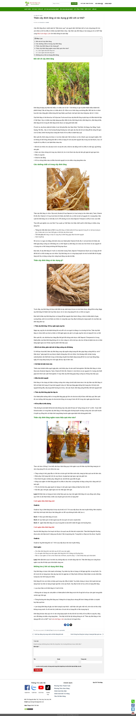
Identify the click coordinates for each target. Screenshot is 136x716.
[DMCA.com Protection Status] (28, 709)
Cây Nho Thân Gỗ (37, 9)
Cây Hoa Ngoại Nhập (66, 9)
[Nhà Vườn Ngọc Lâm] (34, 3)
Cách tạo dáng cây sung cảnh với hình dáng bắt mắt (48, 634)
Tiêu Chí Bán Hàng (60, 696)
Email (58, 659)
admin (47, 22)
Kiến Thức (88, 9)
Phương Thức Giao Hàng (61, 688)
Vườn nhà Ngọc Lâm (57, 619)
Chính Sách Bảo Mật (60, 691)
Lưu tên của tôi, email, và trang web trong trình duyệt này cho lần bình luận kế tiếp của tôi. (58, 666)
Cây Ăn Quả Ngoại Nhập (51, 9)
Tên (35, 659)
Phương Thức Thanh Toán (62, 686)
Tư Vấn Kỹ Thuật (38, 15)
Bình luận (36, 646)
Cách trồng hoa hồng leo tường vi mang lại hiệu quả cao (86, 634)
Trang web (83, 659)
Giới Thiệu (27, 9)
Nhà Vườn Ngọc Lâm (44, 33)
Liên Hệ (94, 9)
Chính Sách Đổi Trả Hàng (61, 693)
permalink (62, 630)
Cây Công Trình (79, 9)
